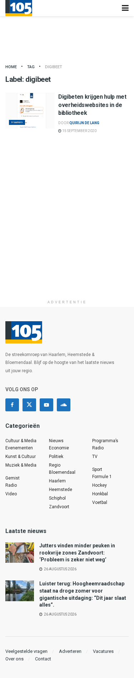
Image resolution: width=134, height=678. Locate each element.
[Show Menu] (125, 8)
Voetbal (99, 502)
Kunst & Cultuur (20, 456)
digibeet (53, 67)
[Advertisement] (67, 229)
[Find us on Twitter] (29, 404)
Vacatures (103, 651)
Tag (31, 67)
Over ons (14, 658)
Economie (59, 447)
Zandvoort (59, 506)
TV (95, 456)
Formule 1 (102, 476)
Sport (97, 469)
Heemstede (60, 489)
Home (11, 67)
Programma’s (105, 440)
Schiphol (57, 498)
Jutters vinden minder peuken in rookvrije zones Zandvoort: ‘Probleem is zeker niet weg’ (77, 552)
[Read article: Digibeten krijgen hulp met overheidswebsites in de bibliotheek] (30, 110)
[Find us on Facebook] (12, 404)
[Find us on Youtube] (46, 404)
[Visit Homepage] (18, 8)
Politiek (56, 456)
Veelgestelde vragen (26, 651)
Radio (11, 485)
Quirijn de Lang (84, 123)
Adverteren (70, 651)
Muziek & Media (20, 465)
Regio (54, 465)
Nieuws (56, 440)
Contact (43, 658)
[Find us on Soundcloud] (63, 404)
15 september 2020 (78, 131)
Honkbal (100, 493)
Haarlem (17, 122)
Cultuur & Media (20, 440)
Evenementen (19, 447)
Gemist (12, 478)
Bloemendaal (62, 472)
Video (11, 493)
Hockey (99, 485)
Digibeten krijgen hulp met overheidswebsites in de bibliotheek (92, 104)
